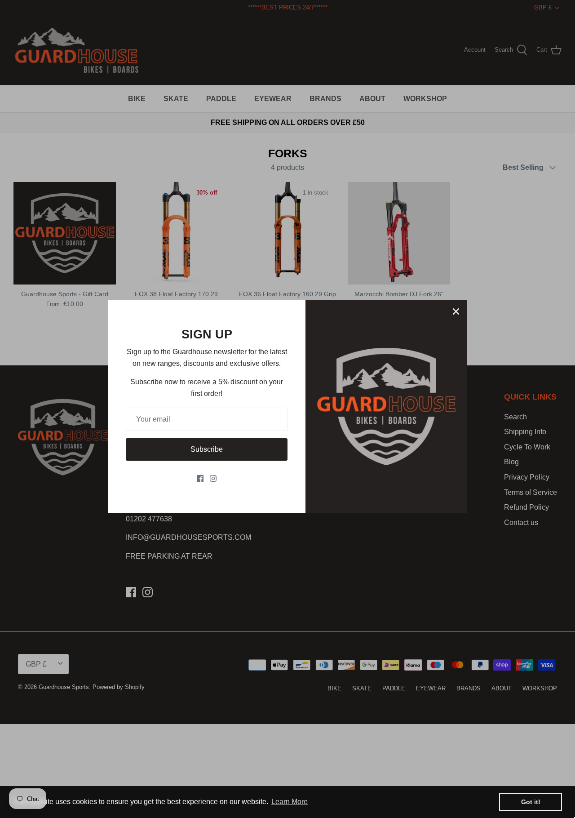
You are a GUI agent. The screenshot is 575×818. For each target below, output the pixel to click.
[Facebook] (200, 478)
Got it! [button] (530, 801)
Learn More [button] (289, 801)
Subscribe (206, 449)
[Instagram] (213, 478)
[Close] (456, 311)
